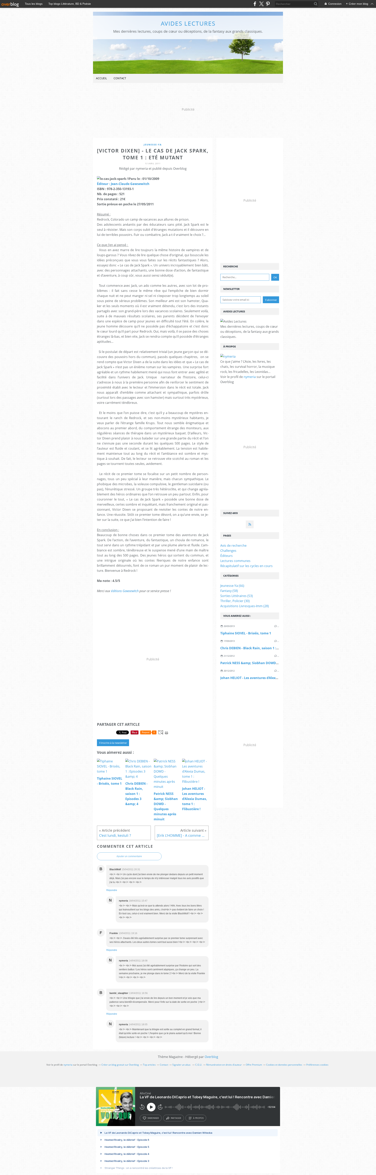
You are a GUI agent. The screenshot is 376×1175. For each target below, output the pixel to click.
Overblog (211, 1057)
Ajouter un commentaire (129, 856)
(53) (236, 596)
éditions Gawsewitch (125, 591)
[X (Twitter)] (261, 4)
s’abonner (153, 1118)
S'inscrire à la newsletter (113, 743)
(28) (244, 606)
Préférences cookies (317, 1064)
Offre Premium (254, 1064)
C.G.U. (198, 1064)
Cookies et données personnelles (284, 1064)
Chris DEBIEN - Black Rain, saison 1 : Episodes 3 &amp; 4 (263, 648)
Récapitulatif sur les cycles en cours (246, 566)
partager (176, 1118)
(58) (229, 591)
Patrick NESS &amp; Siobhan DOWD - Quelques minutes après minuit (274, 663)
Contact (120, 78)
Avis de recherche (233, 545)
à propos (198, 1118)
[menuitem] (101, 78)
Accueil (101, 78)
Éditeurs (226, 556)
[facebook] (254, 4)
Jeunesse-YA (153, 144)
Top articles (149, 1064)
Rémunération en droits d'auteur (224, 1064)
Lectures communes (235, 561)
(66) (232, 585)
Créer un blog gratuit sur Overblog (120, 1064)
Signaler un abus (181, 1064)
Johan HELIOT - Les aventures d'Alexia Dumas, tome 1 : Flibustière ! (272, 678)
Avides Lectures (188, 23)
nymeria (250, 377)
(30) (235, 601)
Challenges (228, 550)
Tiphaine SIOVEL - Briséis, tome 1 (245, 633)
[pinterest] (267, 4)
